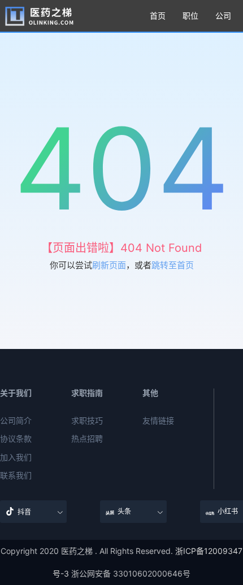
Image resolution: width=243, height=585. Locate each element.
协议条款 (16, 438)
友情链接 (158, 420)
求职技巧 (87, 420)
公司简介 (16, 420)
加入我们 (16, 457)
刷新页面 (109, 265)
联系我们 (16, 475)
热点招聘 (87, 438)
